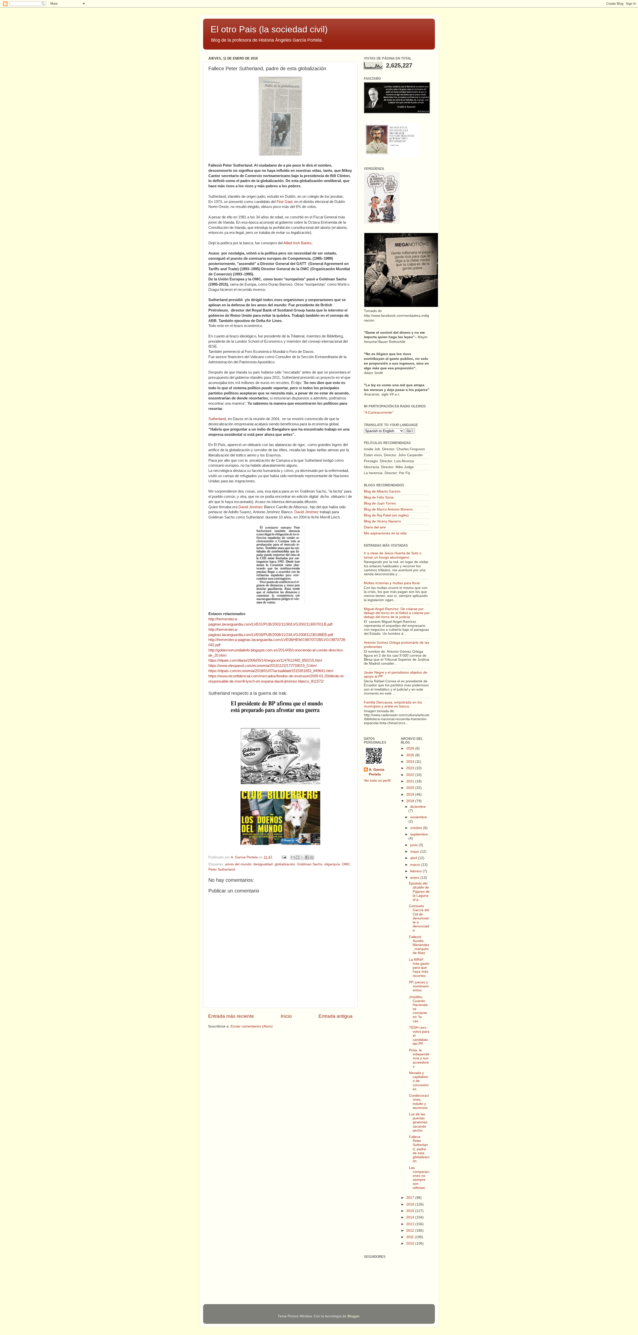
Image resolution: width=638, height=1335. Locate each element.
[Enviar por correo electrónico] (292, 857)
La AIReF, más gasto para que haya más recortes (419, 968)
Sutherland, (217, 419)
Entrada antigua (336, 1016)
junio (414, 845)
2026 (410, 748)
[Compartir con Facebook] (307, 857)
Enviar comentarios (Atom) (252, 1026)
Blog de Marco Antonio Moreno (388, 509)
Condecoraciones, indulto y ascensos (419, 1102)
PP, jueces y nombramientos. (419, 986)
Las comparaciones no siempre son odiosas (419, 1178)
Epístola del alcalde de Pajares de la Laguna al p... (419, 891)
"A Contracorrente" (378, 412)
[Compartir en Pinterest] (311, 857)
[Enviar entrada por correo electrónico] (283, 857)
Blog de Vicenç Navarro (382, 521)
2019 (410, 794)
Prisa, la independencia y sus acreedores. (419, 1058)
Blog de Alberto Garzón (382, 491)
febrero (416, 871)
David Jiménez (251, 507)
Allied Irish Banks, (298, 243)
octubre (416, 828)
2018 (410, 801)
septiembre (419, 834)
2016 (410, 1204)
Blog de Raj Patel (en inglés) (386, 515)
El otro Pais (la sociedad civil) (269, 29)
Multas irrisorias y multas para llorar (392, 583)
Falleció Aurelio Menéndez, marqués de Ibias (419, 945)
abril (414, 858)
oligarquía (332, 864)
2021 (410, 781)
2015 (410, 1211)
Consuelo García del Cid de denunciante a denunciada (419, 918)
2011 (410, 1237)
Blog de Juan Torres (380, 503)
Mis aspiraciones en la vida (385, 533)
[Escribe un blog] (297, 857)
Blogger (353, 1316)
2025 (410, 755)
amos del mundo (238, 864)
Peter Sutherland (221, 869)
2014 (410, 1217)
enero (415, 878)
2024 (410, 761)
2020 (410, 788)
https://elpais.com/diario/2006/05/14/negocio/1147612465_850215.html (265, 660)
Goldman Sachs (309, 864)
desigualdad (263, 864)
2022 (410, 775)
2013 (410, 1224)
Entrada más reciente (231, 1016)
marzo (415, 865)
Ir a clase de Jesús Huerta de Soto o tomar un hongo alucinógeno (392, 555)
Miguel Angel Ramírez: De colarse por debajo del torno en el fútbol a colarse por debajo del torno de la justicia (397, 613)
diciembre (418, 807)
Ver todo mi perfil (377, 780)
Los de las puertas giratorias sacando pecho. (418, 1122)
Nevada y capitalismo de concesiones (419, 1081)
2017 (410, 1198)
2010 (410, 1243)
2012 (410, 1230)
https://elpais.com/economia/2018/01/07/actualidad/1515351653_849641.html (270, 671)
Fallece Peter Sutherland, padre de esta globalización (419, 1149)
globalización (285, 864)
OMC (346, 864)
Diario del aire (375, 527)
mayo (415, 851)
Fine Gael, (284, 202)
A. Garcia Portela (245, 857)
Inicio (286, 1016)
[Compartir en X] (302, 857)
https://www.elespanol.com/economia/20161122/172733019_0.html (262, 666)
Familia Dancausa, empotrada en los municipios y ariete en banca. (393, 704)
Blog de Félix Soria (379, 497)
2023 (410, 768)
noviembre (418, 817)
